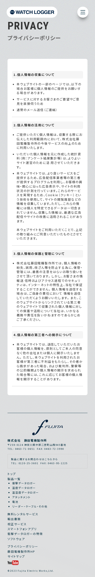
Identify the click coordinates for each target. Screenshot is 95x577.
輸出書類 (14, 519)
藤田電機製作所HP (21, 551)
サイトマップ (16, 556)
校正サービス (17, 524)
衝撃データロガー (24, 483)
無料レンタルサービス (23, 514)
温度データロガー (24, 488)
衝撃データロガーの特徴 (25, 534)
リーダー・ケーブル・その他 (30, 506)
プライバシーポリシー (23, 546)
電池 (15, 502)
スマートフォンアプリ (22, 529)
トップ (12, 474)
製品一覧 (14, 479)
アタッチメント (21, 497)
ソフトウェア (16, 539)
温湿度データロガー (25, 492)
